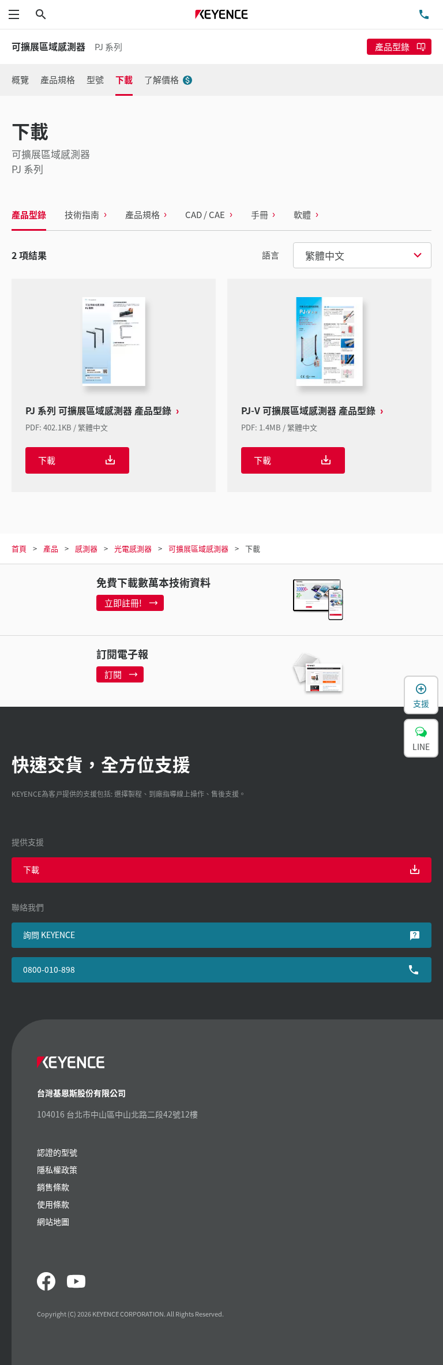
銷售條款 (53, 1186)
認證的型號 (57, 1152)
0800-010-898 (49, 969)
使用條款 (53, 1204)
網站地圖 (53, 1221)
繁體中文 (324, 255)
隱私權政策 (57, 1169)
